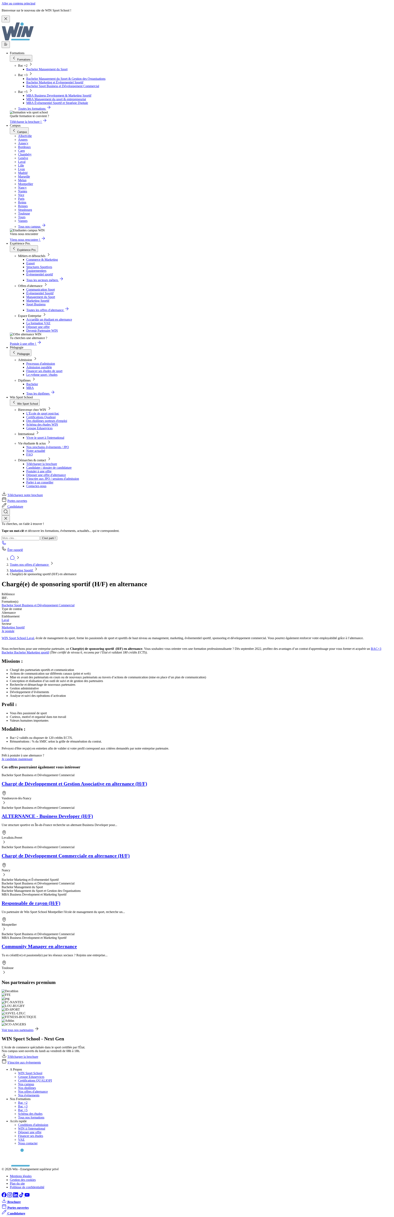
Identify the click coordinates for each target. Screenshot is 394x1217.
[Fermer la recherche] (6, 518)
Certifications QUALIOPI (35, 1080)
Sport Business (36, 304)
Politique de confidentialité (27, 1187)
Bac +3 (22, 1106)
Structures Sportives (39, 267)
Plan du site (17, 1183)
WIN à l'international (31, 1128)
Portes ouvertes (17, 501)
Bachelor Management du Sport (47, 69)
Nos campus (26, 1084)
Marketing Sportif (37, 300)
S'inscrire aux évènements (24, 1062)
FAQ (29, 454)
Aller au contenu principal (18, 3)
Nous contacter (28, 1143)
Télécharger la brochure (41, 464)
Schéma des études (30, 1113)
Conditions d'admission (33, 1125)
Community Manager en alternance (39, 946)
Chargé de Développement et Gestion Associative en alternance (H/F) (74, 783)
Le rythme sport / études (41, 374)
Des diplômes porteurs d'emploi (46, 421)
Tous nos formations (31, 1117)
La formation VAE (38, 323)
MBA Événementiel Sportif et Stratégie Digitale (57, 103)
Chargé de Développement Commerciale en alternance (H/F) (66, 855)
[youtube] (27, 1196)
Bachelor (32, 384)
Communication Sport (40, 289)
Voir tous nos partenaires (17, 1030)
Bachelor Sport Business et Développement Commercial (62, 86)
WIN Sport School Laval (18, 638)
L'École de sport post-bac (42, 413)
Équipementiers (36, 270)
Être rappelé (15, 550)
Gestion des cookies (23, 1180)
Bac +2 (22, 1102)
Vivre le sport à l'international (45, 437)
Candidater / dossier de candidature (49, 467)
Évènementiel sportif (39, 274)
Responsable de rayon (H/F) (31, 903)
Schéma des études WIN (42, 424)
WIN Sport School (30, 1073)
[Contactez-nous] (4, 544)
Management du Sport (40, 297)
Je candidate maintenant (17, 759)
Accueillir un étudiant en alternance (49, 319)
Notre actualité (35, 451)
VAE (21, 1139)
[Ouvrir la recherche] (6, 512)
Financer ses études (30, 1136)
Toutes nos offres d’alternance (29, 564)
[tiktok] (22, 1196)
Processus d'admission (40, 363)
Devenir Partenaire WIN (42, 330)
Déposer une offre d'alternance (46, 475)
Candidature (15, 506)
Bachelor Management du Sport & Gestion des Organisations (65, 78)
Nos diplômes (27, 1088)
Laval (5, 620)
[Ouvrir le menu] (6, 44)
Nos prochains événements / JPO (47, 447)
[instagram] (10, 1196)
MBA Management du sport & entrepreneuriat (56, 99)
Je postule (8, 631)
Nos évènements (28, 1095)
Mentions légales (21, 1176)
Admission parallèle (39, 367)
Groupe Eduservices (39, 428)
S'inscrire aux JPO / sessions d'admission (52, 478)
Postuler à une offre (39, 471)
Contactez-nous (36, 486)
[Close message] (6, 19)
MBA (30, 388)
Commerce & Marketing (42, 259)
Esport (30, 263)
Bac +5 (22, 1110)
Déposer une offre (38, 327)
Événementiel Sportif (40, 293)
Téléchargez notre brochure (25, 495)
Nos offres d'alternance (33, 1091)
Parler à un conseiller (39, 482)
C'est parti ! (49, 538)
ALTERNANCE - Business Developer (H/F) (47, 816)
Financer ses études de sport (44, 371)
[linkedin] (16, 1196)
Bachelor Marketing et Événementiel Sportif (54, 82)
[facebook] (4, 1196)
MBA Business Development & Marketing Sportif (58, 95)
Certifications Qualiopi (41, 417)
